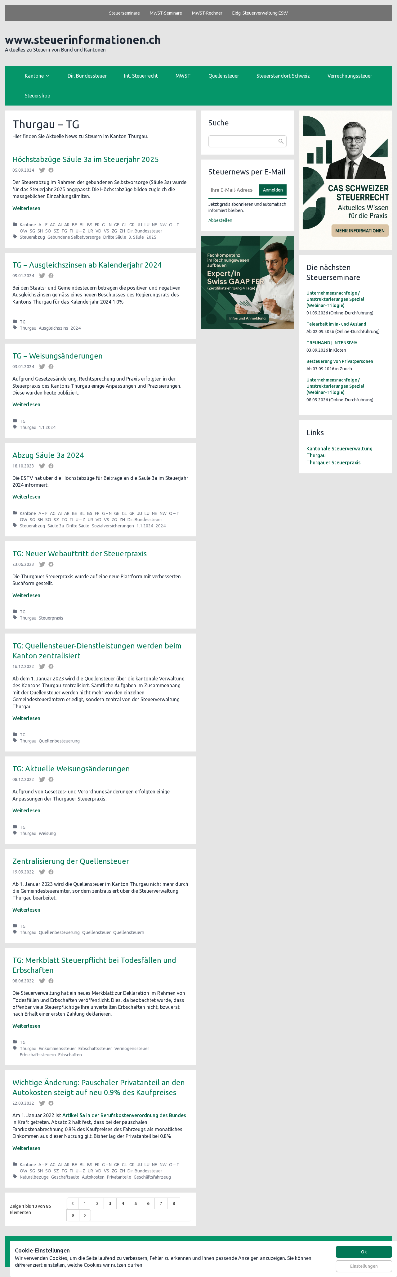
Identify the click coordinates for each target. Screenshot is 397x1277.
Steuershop (37, 95)
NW (163, 224)
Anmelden (273, 189)
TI (71, 230)
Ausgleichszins (53, 328)
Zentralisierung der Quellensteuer (70, 861)
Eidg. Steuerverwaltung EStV (260, 13)
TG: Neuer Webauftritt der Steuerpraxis (79, 553)
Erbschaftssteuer (95, 1048)
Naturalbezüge (34, 1177)
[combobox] (247, 141)
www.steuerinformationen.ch (83, 39)
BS (89, 224)
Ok (364, 1251)
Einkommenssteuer (57, 1048)
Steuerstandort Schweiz (283, 76)
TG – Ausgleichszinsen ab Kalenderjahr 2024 (87, 265)
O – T (174, 224)
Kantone (28, 224)
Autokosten (93, 1177)
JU (139, 224)
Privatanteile (119, 1177)
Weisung (47, 833)
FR (97, 224)
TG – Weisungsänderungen (57, 356)
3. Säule (136, 237)
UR (90, 230)
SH (40, 230)
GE (116, 224)
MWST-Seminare (166, 13)
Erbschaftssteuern (38, 1054)
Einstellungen (364, 1266)
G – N (107, 224)
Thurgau (28, 328)
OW (23, 230)
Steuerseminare (124, 13)
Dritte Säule (114, 237)
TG (64, 230)
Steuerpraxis (51, 618)
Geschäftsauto (65, 1177)
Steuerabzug (32, 237)
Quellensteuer (223, 76)
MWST (183, 76)
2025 (151, 237)
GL (124, 224)
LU (147, 224)
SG (32, 230)
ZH (122, 230)
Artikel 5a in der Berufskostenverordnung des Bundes (124, 1115)
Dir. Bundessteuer (87, 76)
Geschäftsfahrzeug (152, 1177)
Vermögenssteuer (131, 1048)
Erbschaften (70, 1054)
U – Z (80, 230)
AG (53, 224)
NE (154, 224)
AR (66, 224)
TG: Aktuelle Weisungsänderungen (71, 769)
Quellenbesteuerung (59, 740)
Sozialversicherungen (113, 525)
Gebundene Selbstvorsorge (74, 237)
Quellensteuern (128, 932)
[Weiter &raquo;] (85, 1215)
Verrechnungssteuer (350, 76)
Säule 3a (55, 525)
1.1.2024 (47, 427)
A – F (42, 224)
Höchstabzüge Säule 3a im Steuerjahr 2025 (85, 159)
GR (132, 224)
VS (106, 230)
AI (60, 224)
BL (82, 224)
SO (48, 230)
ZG (114, 230)
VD (98, 230)
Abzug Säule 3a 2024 (48, 455)
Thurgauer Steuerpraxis (333, 462)
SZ (56, 230)
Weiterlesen (26, 208)
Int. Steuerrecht (141, 76)
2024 (76, 328)
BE (74, 224)
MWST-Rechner (207, 13)
